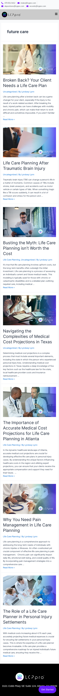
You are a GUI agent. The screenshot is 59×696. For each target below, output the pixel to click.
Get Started (47, 689)
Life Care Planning (11, 260)
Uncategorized (10, 91)
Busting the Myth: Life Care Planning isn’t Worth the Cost (29, 248)
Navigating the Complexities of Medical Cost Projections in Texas (27, 336)
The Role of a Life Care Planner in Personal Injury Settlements (27, 617)
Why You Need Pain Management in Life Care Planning (27, 525)
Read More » (9, 119)
